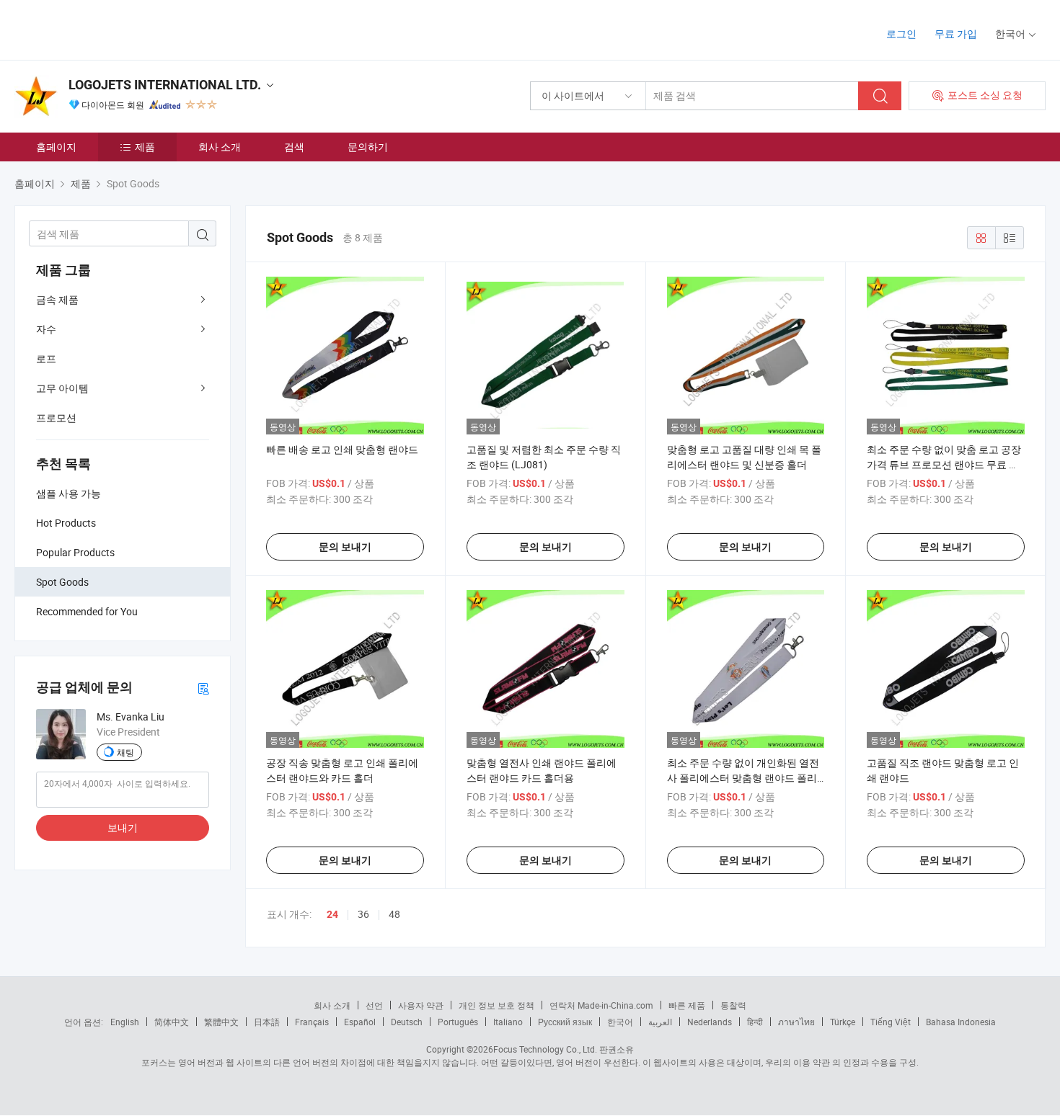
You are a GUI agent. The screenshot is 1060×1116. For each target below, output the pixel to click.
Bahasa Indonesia (961, 1021)
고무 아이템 (62, 388)
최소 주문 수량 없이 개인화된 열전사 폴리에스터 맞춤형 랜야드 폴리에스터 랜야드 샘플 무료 (743, 778)
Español (360, 1021)
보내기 (122, 827)
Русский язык (565, 1021)
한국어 (620, 1021)
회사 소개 (219, 146)
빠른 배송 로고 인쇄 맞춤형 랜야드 (342, 449)
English (124, 1021)
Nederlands (709, 1021)
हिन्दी (755, 1021)
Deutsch (407, 1021)
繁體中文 (221, 1021)
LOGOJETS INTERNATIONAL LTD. (165, 84)
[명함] (203, 687)
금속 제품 (57, 299)
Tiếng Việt (890, 1021)
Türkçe (842, 1021)
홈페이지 (56, 146)
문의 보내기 (345, 547)
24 (332, 914)
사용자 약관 (420, 1005)
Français (312, 1021)
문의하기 (368, 146)
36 (363, 914)
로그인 (901, 33)
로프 (46, 358)
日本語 (267, 1021)
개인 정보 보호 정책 (496, 1005)
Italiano (508, 1021)
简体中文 (171, 1021)
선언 (374, 1005)
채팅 (125, 752)
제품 (145, 146)
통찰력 (733, 1005)
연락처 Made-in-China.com (601, 1005)
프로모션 (56, 417)
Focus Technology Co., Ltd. (545, 1049)
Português (458, 1021)
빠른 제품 (686, 1005)
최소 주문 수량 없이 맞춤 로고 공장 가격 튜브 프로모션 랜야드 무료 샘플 (944, 464)
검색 (294, 146)
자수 (46, 329)
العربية (660, 1021)
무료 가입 (956, 33)
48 (394, 914)
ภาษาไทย (796, 1021)
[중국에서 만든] (107, 28)
